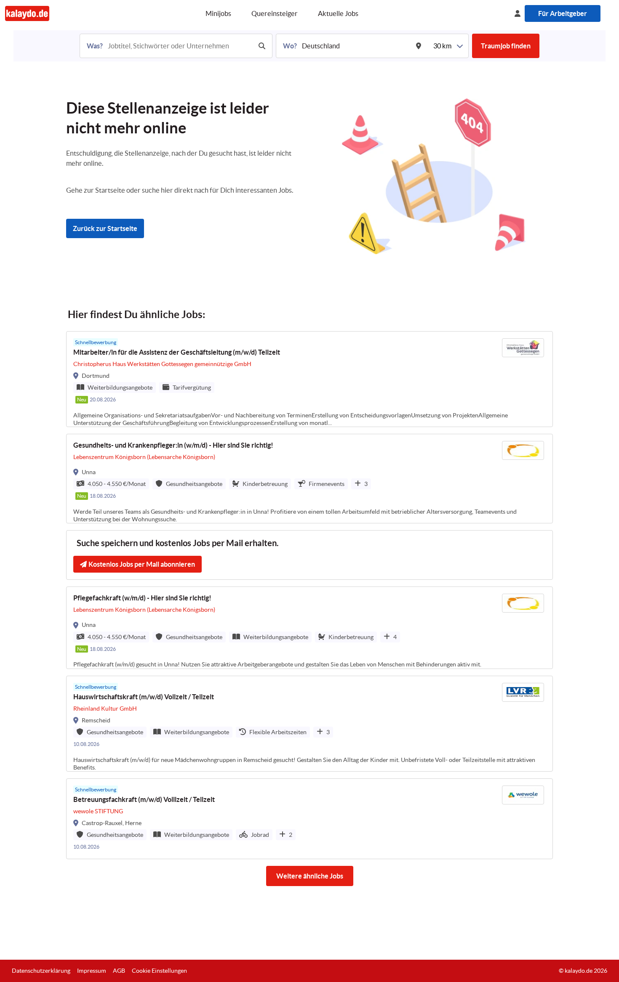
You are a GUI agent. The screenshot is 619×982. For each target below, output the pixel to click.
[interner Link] (27, 13)
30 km (442, 46)
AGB (119, 970)
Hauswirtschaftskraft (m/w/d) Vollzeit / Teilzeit (143, 697)
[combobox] (179, 46)
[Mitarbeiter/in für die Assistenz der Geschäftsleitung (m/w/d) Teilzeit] (309, 379)
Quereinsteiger (274, 13)
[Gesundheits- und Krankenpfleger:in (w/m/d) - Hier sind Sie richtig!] (309, 478)
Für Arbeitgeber (562, 13)
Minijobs (218, 13)
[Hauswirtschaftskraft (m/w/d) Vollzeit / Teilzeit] (309, 723)
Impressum (91, 970)
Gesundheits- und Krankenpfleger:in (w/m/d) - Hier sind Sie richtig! (173, 445)
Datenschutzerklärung (41, 970)
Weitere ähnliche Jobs (309, 876)
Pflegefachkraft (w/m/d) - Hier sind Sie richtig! (142, 598)
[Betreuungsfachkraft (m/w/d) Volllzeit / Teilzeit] (309, 819)
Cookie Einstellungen (159, 970)
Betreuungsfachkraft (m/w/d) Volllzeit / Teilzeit (144, 799)
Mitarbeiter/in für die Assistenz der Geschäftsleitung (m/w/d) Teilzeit (176, 352)
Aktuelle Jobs (338, 13)
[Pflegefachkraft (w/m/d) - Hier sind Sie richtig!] (309, 627)
